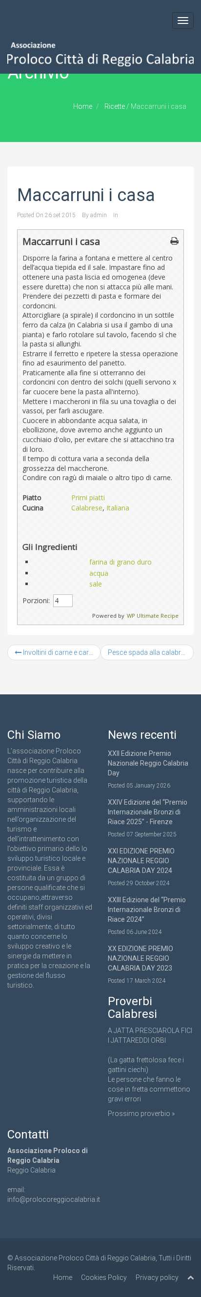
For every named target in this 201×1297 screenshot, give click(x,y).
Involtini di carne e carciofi (60, 652)
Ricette (114, 106)
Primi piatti (88, 497)
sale (95, 583)
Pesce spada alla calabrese (150, 652)
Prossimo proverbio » (141, 1113)
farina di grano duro (120, 562)
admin (98, 215)
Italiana (117, 507)
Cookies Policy (104, 1277)
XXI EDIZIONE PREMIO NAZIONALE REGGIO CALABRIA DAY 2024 (141, 860)
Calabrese (86, 507)
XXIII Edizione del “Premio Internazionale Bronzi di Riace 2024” (147, 909)
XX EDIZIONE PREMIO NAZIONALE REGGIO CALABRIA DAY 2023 (140, 958)
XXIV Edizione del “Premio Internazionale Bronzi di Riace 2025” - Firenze (147, 812)
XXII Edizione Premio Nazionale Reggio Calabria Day (148, 763)
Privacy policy (157, 1277)
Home (82, 106)
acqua (98, 573)
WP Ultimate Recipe (153, 615)
